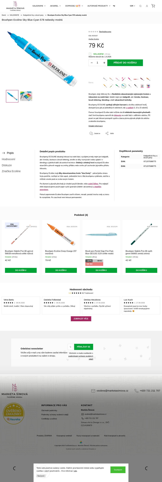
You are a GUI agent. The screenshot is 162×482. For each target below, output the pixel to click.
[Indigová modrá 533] (129, 85)
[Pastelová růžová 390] (117, 79)
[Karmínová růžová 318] (123, 79)
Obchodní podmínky (49, 410)
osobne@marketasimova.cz (112, 390)
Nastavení (40, 476)
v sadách (129, 108)
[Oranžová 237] (148, 79)
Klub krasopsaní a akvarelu (114, 436)
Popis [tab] (10, 152)
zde (75, 471)
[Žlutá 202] (105, 85)
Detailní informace (96, 126)
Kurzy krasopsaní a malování (88, 436)
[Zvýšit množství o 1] (104, 63)
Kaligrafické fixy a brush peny (150, 157)
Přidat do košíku (125, 62)
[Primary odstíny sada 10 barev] (148, 85)
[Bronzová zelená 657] (111, 85)
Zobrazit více (81, 319)
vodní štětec (93, 184)
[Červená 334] (136, 79)
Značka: (94, 39)
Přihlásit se (83, 347)
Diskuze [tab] (7, 165)
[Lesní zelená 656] (117, 85)
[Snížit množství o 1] (92, 63)
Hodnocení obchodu (81, 289)
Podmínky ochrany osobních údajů (54, 415)
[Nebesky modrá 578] (123, 85)
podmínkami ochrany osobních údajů (80, 357)
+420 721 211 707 (150, 390)
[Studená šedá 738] (105, 79)
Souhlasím (118, 470)
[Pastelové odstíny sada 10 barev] (142, 85)
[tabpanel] (21, 247)
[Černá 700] (136, 85)
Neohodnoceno (105, 32)
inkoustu (117, 115)
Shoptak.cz (92, 449)
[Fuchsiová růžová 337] (129, 79)
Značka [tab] (11, 171)
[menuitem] (39, 6)
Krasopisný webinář (64, 436)
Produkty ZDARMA (44, 436)
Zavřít (149, 141)
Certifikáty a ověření (49, 419)
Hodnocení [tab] (8, 159)
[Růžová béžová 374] (111, 79)
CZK (131, 6)
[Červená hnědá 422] (142, 79)
